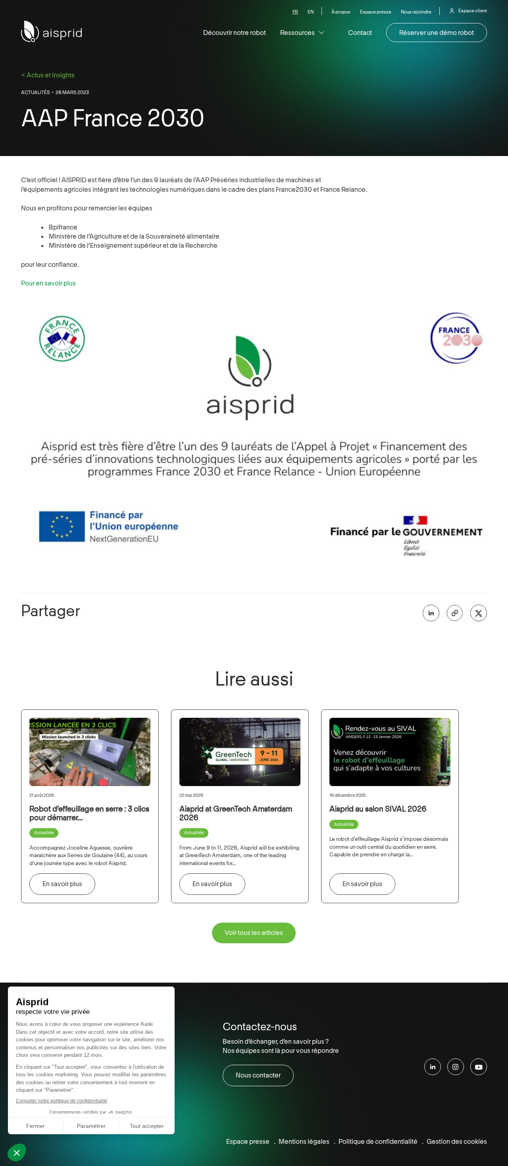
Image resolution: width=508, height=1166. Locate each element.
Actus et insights (51, 75)
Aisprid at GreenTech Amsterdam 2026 (235, 813)
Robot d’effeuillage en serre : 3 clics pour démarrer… (89, 813)
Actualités (35, 92)
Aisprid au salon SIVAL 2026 (378, 809)
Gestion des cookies (457, 1141)
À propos (340, 12)
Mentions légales (304, 1141)
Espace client (472, 10)
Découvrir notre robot (234, 32)
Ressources (297, 32)
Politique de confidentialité (378, 1141)
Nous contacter (258, 1075)
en (311, 12)
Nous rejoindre (416, 12)
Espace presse (375, 12)
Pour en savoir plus (48, 283)
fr (295, 12)
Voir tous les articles (254, 932)
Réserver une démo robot (436, 32)
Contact (360, 32)
